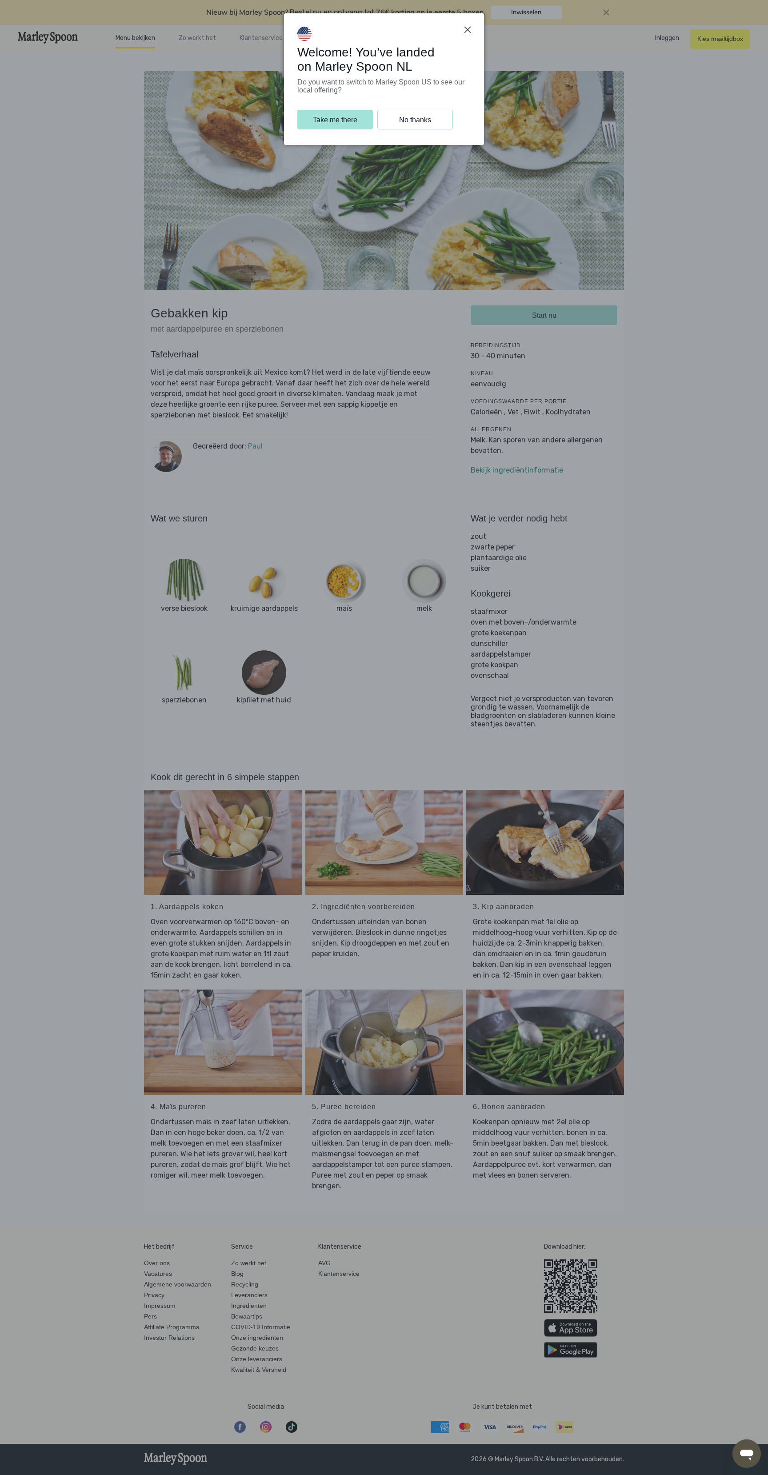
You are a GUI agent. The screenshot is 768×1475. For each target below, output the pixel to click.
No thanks (415, 120)
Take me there (335, 120)
